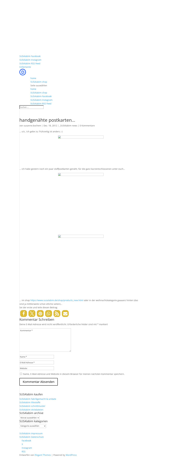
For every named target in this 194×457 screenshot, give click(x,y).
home (33, 78)
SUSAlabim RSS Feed (29, 63)
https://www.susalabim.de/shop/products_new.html (56, 300)
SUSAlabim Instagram (30, 59)
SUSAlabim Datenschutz (31, 436)
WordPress (71, 455)
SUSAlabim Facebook (29, 56)
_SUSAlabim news (68, 125)
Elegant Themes (43, 455)
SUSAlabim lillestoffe (29, 402)
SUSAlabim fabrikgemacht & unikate (37, 398)
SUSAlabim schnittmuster (32, 406)
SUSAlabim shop (38, 81)
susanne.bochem (32, 125)
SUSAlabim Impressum (31, 433)
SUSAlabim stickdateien (31, 409)
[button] (23, 313)
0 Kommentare (87, 125)
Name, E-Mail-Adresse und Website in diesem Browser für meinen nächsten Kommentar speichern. (74, 374)
